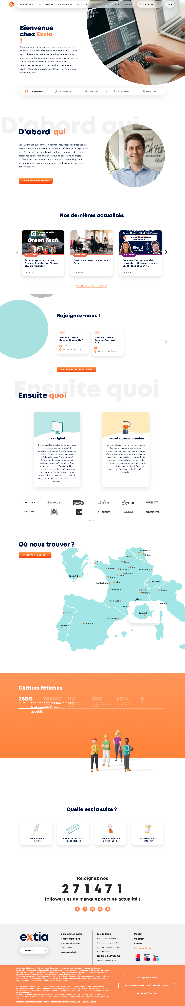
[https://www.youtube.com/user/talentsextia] (107, 909)
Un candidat (65, 92)
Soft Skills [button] (129, 254)
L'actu (116, 4)
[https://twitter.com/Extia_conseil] (101, 909)
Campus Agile (103, 951)
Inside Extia (82, 4)
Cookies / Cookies (89, 1001)
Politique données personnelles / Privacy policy (62, 1001)
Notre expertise (46, 4)
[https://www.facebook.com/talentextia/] (78, 909)
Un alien (151, 92)
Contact (128, 4)
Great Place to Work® (106, 939)
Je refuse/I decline (147, 994)
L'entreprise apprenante (107, 943)
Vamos (138, 944)
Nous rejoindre (65, 4)
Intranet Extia (142, 948)
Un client (94, 92)
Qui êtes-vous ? (38, 92)
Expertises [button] (31, 254)
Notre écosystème (100, 4)
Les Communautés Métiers (108, 947)
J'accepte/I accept (146, 977)
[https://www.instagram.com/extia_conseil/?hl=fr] (86, 909)
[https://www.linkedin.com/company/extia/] (94, 909)
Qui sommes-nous (26, 4)
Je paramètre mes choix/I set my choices (147, 985)
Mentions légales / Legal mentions (29, 1001)
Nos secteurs (66, 948)
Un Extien (123, 92)
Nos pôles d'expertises (70, 943)
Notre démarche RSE (106, 960)
